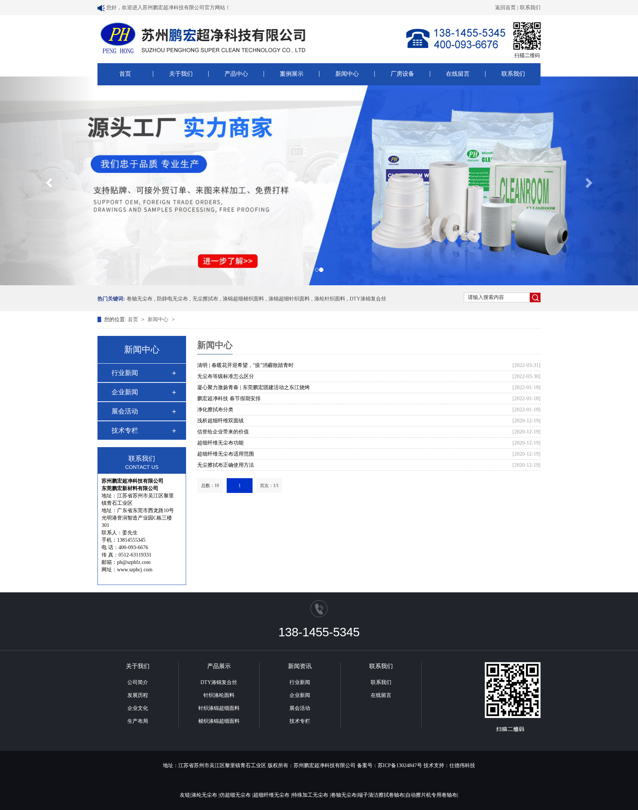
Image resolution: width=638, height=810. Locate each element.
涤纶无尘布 (205, 795)
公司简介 (137, 682)
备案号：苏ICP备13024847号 (389, 765)
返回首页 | (507, 7)
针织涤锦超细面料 (219, 708)
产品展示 (219, 666)
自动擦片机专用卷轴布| (431, 795)
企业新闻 (125, 392)
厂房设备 (402, 74)
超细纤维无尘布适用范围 (225, 454)
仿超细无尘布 (236, 795)
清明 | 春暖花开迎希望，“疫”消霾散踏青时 (245, 365)
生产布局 (137, 721)
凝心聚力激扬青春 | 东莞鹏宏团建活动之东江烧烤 (253, 387)
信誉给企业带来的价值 (223, 432)
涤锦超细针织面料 (289, 299)
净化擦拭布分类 (215, 409)
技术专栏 (125, 430)
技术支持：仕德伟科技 (449, 765)
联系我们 (530, 7)
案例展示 (291, 74)
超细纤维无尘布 (272, 795)
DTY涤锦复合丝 (368, 299)
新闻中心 (347, 74)
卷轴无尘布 (139, 299)
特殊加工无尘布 (311, 795)
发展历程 (137, 695)
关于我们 (181, 74)
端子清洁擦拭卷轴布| (381, 795)
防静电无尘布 (172, 299)
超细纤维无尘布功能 (220, 443)
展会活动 (125, 411)
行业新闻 (125, 373)
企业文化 (137, 708)
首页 (125, 74)
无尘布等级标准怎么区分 (225, 376)
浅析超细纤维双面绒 (220, 420)
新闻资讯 (300, 666)
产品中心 (236, 74)
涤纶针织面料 (329, 299)
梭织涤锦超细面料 (219, 721)
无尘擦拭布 (205, 299)
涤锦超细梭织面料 (243, 299)
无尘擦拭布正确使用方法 (225, 465)
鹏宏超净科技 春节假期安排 (229, 398)
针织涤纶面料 (218, 695)
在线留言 (458, 74)
